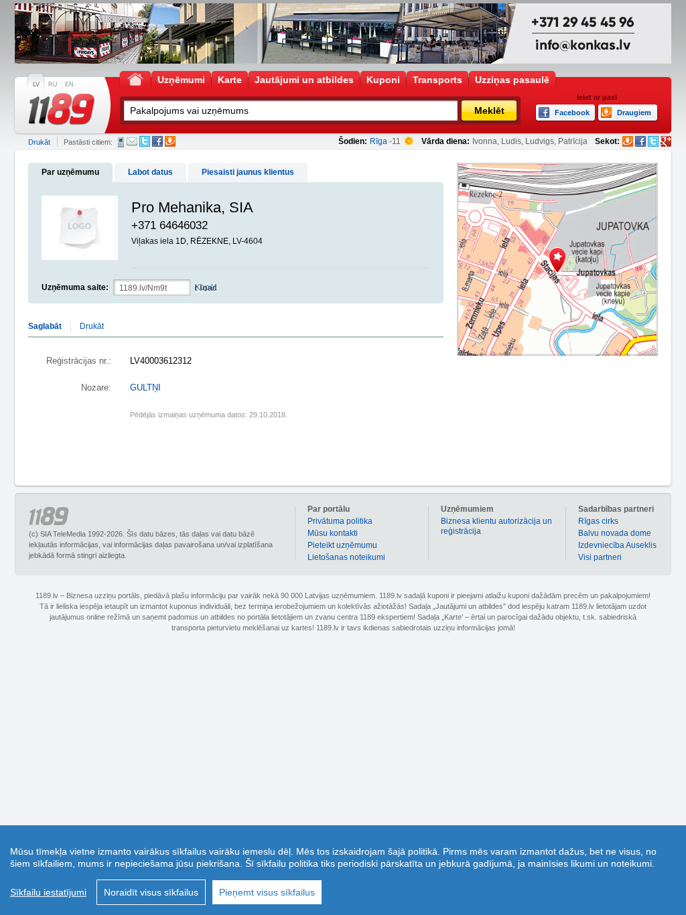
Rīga (378, 141)
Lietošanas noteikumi (346, 557)
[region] (343, 870)
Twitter (144, 141)
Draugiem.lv (170, 141)
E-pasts (132, 141)
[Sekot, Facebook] (640, 141)
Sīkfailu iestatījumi (48, 892)
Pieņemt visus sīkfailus (267, 892)
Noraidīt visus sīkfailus (151, 892)
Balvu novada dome (614, 533)
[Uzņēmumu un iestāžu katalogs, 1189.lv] (61, 109)
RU (53, 84)
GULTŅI (145, 388)
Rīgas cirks (598, 521)
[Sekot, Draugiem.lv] (627, 141)
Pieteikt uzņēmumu (342, 545)
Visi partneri (600, 557)
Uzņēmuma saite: (75, 287)
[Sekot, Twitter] (653, 141)
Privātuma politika (339, 521)
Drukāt (39, 142)
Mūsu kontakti (332, 533)
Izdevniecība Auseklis (617, 545)
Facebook (157, 141)
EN (69, 84)
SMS (121, 142)
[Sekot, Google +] (666, 141)
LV (36, 84)
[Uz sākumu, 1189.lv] (135, 78)
